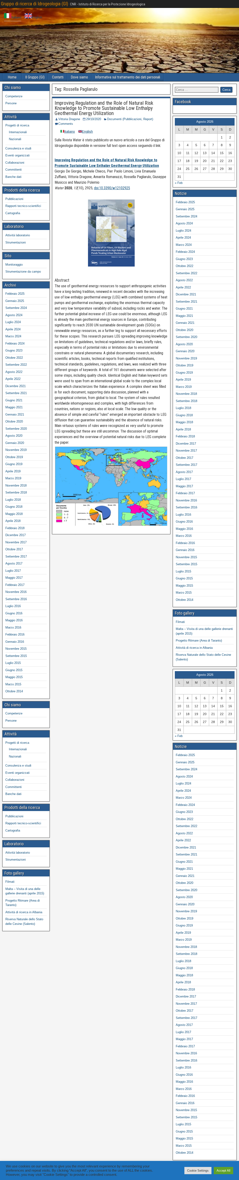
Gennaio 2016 (14, 641)
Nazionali (15, 139)
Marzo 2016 (13, 627)
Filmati (9, 881)
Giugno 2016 (13, 613)
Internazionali (18, 132)
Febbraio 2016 (15, 634)
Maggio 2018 (14, 514)
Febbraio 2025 (15, 293)
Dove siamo (79, 77)
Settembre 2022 (16, 364)
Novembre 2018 (16, 485)
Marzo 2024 (13, 336)
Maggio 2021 (14, 407)
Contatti (57, 77)
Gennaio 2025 (14, 301)
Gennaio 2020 (14, 443)
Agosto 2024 (13, 315)
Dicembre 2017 (15, 535)
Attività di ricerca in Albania (23, 912)
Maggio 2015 (14, 677)
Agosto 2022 (13, 372)
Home (12, 77)
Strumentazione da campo (23, 271)
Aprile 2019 (13, 471)
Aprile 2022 (13, 379)
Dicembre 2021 (15, 386)
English (37, 17)
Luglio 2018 (13, 499)
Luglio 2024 (13, 322)
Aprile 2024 (13, 329)
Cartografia (12, 213)
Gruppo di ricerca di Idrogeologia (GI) (34, 4)
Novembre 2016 (16, 592)
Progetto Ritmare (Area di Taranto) (199, 640)
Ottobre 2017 (14, 549)
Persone (11, 103)
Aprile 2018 (13, 521)
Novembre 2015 (16, 648)
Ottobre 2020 (14, 421)
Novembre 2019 (16, 450)
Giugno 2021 (13, 400)
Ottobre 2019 (14, 457)
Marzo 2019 (13, 478)
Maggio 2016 (14, 620)
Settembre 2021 (16, 393)
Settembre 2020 (16, 428)
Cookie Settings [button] (198, 1170)
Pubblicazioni (14, 199)
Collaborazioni (14, 162)
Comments (65, 123)
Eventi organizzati (17, 155)
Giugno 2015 (13, 670)
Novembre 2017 (16, 542)
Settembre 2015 (16, 656)
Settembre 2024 (16, 308)
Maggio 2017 (14, 577)
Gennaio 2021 (14, 414)
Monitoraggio (14, 264)
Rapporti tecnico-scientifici (23, 206)
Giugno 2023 (13, 350)
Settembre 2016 (16, 599)
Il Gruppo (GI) (35, 77)
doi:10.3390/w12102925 (112, 188)
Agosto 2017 (13, 563)
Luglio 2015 (13, 663)
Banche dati (13, 177)
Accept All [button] (223, 1170)
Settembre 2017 (16, 556)
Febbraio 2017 (15, 585)
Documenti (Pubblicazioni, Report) (130, 119)
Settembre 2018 (16, 492)
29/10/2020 (93, 119)
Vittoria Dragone (69, 119)
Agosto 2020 (13, 435)
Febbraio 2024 (15, 343)
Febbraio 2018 (15, 528)
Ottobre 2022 (14, 357)
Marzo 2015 (13, 684)
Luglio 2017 (13, 570)
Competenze (13, 96)
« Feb (179, 183)
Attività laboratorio (17, 235)
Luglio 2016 (13, 606)
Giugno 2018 (13, 506)
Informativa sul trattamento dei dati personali (127, 77)
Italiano (16, 17)
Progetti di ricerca (17, 125)
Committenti (13, 169)
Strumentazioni (15, 242)
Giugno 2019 (13, 464)
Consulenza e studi (18, 148)
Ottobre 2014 (14, 691)
